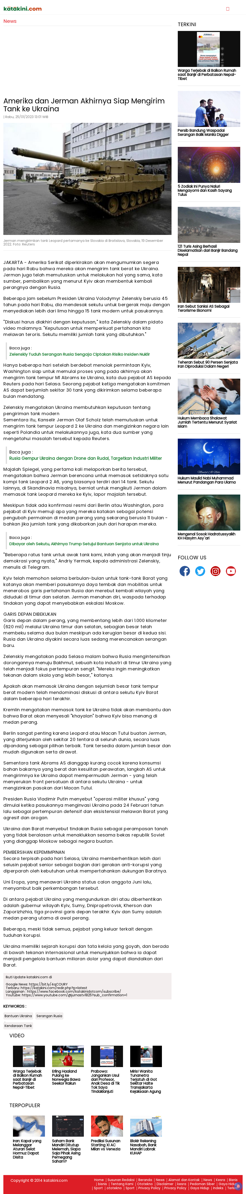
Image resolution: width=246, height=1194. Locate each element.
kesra (181, 1184)
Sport (98, 1188)
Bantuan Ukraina (18, 1016)
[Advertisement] (87, 59)
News (160, 1180)
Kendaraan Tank (18, 1025)
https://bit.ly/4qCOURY (48, 984)
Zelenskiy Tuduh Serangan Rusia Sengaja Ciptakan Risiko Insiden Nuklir (79, 354)
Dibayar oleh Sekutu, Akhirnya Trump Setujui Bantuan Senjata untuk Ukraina (84, 544)
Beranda (145, 1180)
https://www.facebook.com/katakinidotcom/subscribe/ (74, 991)
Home (99, 1180)
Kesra (220, 1180)
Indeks (218, 1188)
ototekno (114, 1188)
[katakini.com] (63, 8)
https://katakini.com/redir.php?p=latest (54, 987)
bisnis (102, 1184)
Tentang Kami (122, 1184)
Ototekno (145, 1184)
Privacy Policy (149, 1188)
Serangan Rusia (49, 1016)
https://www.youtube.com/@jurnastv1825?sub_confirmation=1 (74, 995)
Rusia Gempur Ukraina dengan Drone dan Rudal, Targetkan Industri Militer (85, 458)
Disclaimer (165, 1184)
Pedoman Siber (202, 1184)
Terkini (232, 1188)
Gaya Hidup (228, 1184)
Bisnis (233, 1180)
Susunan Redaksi (121, 1180)
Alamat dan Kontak (184, 1180)
